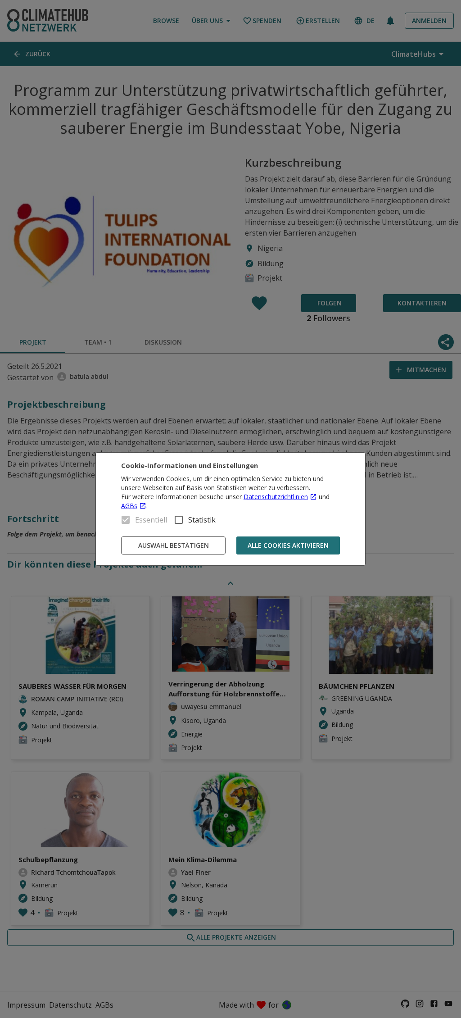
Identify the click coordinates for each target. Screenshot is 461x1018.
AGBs (129, 505)
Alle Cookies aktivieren (288, 545)
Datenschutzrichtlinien (276, 496)
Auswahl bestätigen (173, 545)
